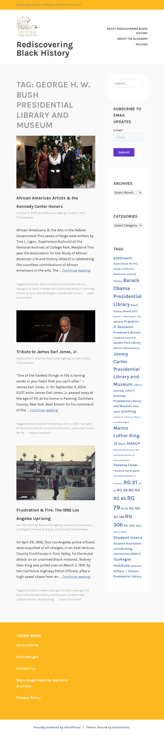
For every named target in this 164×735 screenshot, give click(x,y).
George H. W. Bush (61, 590)
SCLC (138, 525)
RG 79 (20, 433)
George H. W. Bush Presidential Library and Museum (49, 288)
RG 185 (118, 517)
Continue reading (76, 270)
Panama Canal (125, 465)
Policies (142, 44)
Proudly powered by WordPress (57, 727)
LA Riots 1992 (76, 595)
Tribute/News (25, 217)
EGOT (76, 424)
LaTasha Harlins (26, 599)
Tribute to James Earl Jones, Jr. (47, 351)
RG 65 (119, 498)
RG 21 (130, 482)
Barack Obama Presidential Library (63, 284)
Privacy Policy (28, 698)
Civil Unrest (62, 529)
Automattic (121, 727)
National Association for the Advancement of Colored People (126, 455)
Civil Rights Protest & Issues (35, 529)
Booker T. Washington (124, 316)
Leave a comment (39, 433)
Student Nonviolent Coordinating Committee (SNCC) (127, 549)
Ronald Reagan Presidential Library (59, 293)
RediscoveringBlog (54, 213)
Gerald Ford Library (127, 343)
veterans (136, 565)
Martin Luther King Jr (126, 435)
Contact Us (26, 668)
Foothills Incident (37, 590)
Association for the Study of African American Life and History (125, 272)
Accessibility (27, 645)
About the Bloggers (132, 38)
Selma (116, 532)
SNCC (123, 532)
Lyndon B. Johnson (123, 417)
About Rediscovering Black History (127, 31)
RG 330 (129, 525)
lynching (128, 411)
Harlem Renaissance (126, 348)
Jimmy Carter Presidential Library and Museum (126, 369)
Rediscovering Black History (44, 48)
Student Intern (127, 537)
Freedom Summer (124, 337)
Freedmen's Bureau (127, 332)
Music (122, 443)
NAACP (133, 443)
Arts (82, 213)
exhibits (118, 321)
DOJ (139, 316)
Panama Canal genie (126, 470)
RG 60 (134, 490)
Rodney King (46, 599)
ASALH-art (32, 284)
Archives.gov (27, 657)
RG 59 (122, 490)
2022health (122, 258)
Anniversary (84, 525)
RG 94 (124, 508)
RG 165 (134, 508)
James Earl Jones (82, 428)
